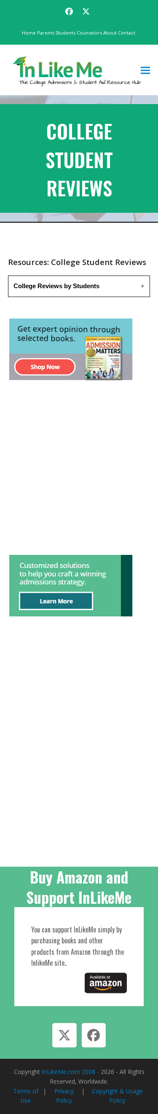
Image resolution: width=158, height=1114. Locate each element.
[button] (145, 70)
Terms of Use (25, 1096)
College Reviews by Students (56, 285)
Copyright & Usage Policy (117, 1096)
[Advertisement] (79, 469)
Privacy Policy (64, 1096)
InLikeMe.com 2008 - (71, 1072)
